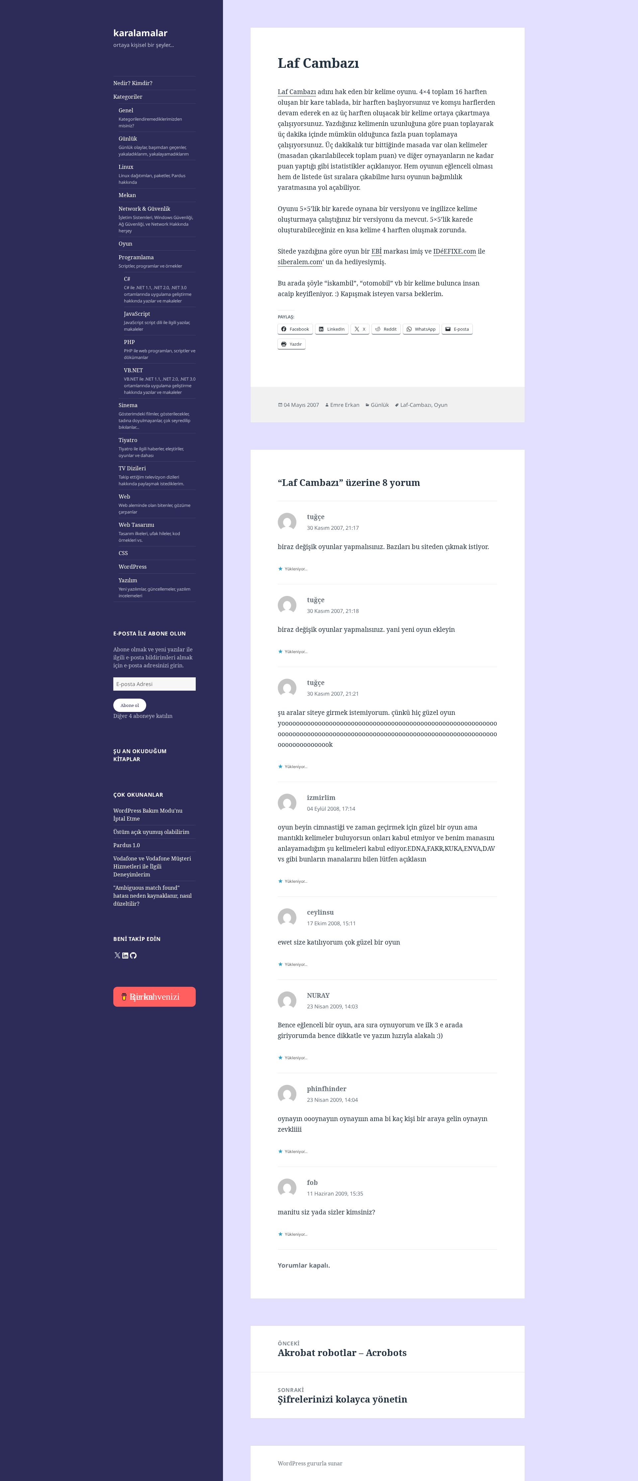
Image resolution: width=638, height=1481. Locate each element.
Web (154, 504)
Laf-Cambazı (415, 404)
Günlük (154, 146)
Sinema (154, 415)
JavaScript (157, 321)
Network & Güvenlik (156, 219)
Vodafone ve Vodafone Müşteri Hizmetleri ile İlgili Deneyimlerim (152, 866)
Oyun (125, 243)
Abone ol (130, 705)
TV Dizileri (151, 476)
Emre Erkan (345, 404)
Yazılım (154, 588)
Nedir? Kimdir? (133, 83)
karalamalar (140, 33)
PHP (159, 349)
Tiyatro (151, 447)
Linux (152, 174)
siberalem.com (300, 262)
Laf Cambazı (297, 91)
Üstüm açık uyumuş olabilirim (151, 832)
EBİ (377, 251)
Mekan (127, 195)
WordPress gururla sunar (310, 1463)
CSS (123, 553)
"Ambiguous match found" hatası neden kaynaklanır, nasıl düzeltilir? (152, 895)
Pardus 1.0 (126, 845)
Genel (150, 118)
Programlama (150, 261)
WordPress (133, 566)
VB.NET (159, 381)
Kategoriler (128, 96)
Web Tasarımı (149, 532)
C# (157, 289)
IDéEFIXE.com (454, 251)
